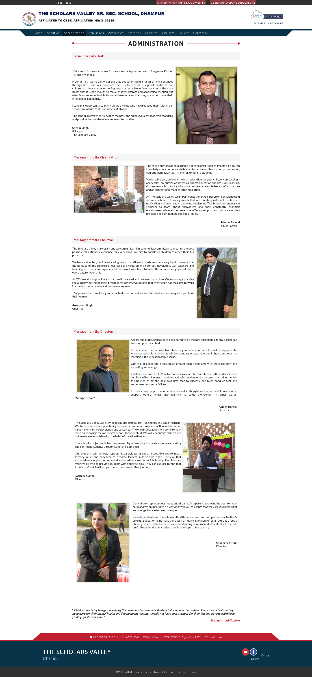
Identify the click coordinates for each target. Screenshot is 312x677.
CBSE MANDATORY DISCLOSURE (233, 2)
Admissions (96, 32)
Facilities (151, 32)
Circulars (168, 32)
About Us (53, 32)
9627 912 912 (194, 636)
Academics (116, 32)
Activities (134, 32)
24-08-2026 (63, 2)
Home (38, 32)
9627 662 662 (213, 636)
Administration (74, 32)
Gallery (184, 32)
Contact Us (201, 32)
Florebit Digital (189, 672)
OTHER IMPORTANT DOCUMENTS (181, 2)
